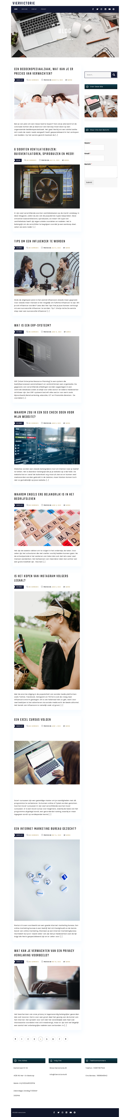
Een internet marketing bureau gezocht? (45, 828)
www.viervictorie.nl (58, 1068)
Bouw (18, 160)
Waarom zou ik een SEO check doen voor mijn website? (44, 415)
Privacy (43, 9)
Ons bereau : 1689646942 (96, 1075)
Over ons (24, 9)
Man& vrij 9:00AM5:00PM (24, 1083)
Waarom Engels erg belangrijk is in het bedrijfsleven (44, 497)
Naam (87, 143)
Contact (34, 9)
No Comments (34, 80)
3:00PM (17, 1095)
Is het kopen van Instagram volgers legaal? (41, 578)
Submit (89, 182)
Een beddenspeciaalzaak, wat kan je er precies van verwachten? (43, 71)
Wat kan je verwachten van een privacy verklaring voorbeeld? (44, 953)
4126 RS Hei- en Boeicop (24, 1075)
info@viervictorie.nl (58, 1074)
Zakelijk (19, 80)
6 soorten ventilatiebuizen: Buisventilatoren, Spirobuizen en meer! (44, 152)
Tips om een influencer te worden (39, 241)
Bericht (88, 164)
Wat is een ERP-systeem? (32, 325)
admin (70, 80)
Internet (19, 248)
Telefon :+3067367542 (95, 1068)
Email (87, 154)
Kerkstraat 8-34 (21, 1068)
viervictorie (24, 3)
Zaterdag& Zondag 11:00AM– (26, 1091)
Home (16, 9)
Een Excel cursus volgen (32, 719)
